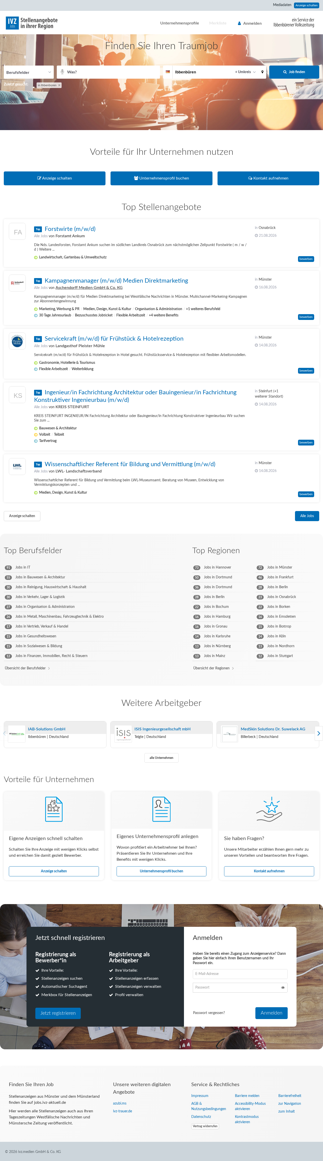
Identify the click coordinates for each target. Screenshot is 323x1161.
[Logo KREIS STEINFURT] (17, 395)
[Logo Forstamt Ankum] (17, 232)
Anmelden (252, 23)
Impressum (199, 1096)
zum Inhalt (286, 1111)
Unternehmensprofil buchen (161, 871)
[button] (262, 72)
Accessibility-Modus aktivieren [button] (250, 1106)
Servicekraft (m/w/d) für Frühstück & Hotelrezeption (114, 339)
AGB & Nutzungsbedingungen (208, 1106)
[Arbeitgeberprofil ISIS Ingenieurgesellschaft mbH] (123, 734)
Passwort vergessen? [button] (209, 1013)
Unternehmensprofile (179, 23)
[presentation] (319, 733)
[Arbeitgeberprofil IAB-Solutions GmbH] (16, 734)
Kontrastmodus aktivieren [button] (247, 1119)
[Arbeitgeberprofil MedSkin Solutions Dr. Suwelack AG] (229, 734)
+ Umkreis (243, 72)
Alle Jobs (41, 236)
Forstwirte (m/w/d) (70, 229)
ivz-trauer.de (122, 1111)
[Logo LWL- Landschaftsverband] (17, 466)
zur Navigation (289, 1104)
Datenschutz (201, 1117)
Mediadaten (282, 5)
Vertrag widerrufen (205, 1126)
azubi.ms (119, 1103)
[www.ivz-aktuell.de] (290, 22)
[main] (161, 550)
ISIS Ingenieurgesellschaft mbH (162, 729)
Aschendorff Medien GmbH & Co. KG (89, 288)
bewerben (306, 258)
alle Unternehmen (161, 757)
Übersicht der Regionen (211, 668)
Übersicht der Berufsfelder (25, 668)
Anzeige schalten (306, 5)
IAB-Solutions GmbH (46, 729)
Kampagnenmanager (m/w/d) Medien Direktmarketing (116, 281)
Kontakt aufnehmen (269, 871)
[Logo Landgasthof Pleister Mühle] (17, 341)
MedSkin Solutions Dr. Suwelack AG (273, 729)
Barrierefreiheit (289, 1096)
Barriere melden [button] (247, 1096)
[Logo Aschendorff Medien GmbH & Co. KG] (17, 283)
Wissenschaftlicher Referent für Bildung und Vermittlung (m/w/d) (130, 464)
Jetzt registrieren (58, 1013)
